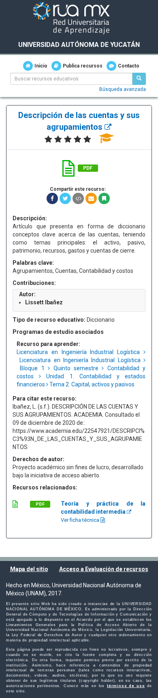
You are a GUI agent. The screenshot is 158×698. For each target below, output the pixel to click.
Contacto (128, 66)
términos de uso (126, 686)
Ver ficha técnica (80, 520)
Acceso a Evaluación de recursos (103, 569)
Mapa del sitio (29, 569)
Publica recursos (82, 66)
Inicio (40, 66)
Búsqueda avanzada (122, 89)
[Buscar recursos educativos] (139, 79)
